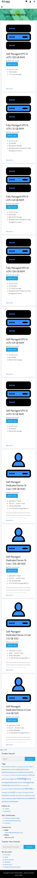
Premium (7, 823)
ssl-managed (18, 792)
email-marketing (22, 775)
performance (5, 789)
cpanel (31, 767)
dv (16, 775)
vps (14, 795)
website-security (22, 798)
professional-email (18, 789)
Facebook (7, 811)
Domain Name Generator (12, 821)
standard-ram (7, 795)
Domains (7, 855)
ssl (14, 792)
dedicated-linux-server (9, 769)
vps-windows (26, 795)
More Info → (10, 89)
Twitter (6, 809)
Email (6, 857)
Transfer (29, 847)
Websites (7, 862)
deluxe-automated (26, 772)
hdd (30, 775)
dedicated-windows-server (10, 772)
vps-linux (19, 795)
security (28, 788)
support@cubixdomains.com (13, 833)
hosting (21, 778)
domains (13, 775)
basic (3, 766)
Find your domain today (12, 818)
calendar (13, 766)
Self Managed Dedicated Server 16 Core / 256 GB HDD (16, 560)
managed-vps (28, 782)
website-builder (11, 798)
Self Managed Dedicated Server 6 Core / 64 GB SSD (18, 710)
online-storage (23, 785)
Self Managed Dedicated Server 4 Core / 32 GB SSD (18, 635)
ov (28, 785)
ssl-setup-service (27, 792)
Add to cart (12, 64)
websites (31, 798)
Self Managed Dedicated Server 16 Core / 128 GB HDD (16, 485)
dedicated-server (22, 769)
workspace (13, 801)
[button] (3, 7)
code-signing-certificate (22, 766)
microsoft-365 (14, 785)
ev (27, 775)
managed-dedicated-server (12, 782)
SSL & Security (9, 860)
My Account (8, 864)
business (8, 767)
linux (29, 779)
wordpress (5, 801)
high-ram (13, 779)
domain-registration (6, 775)
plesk (10, 789)
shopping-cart (6, 792)
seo (33, 789)
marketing (5, 785)
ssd (11, 792)
